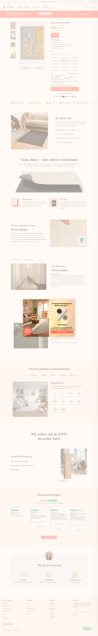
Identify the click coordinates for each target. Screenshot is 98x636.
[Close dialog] (73, 301)
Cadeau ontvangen (62, 331)
